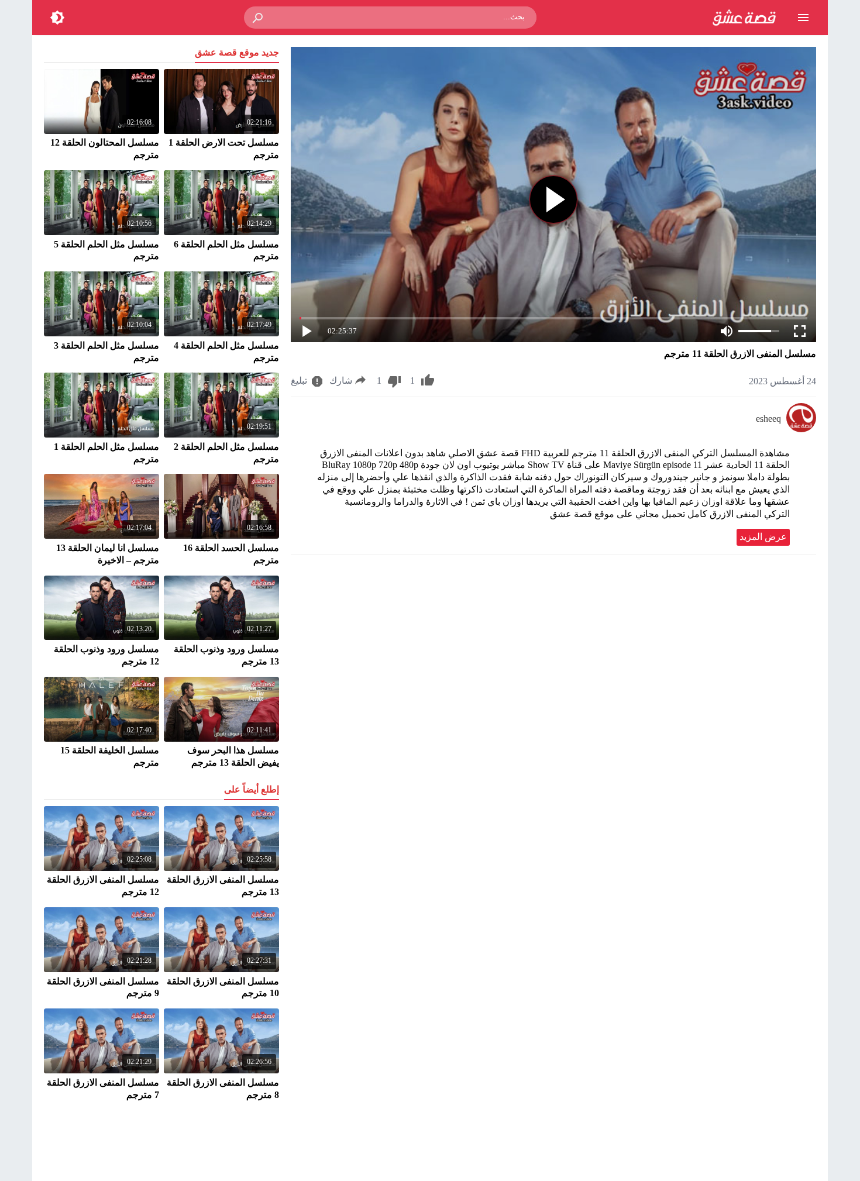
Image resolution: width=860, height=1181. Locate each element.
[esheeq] (801, 429)
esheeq (768, 418)
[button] (258, 17)
